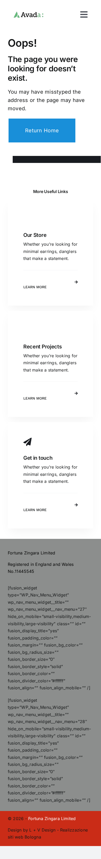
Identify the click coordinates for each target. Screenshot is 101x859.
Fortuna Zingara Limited (52, 818)
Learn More (35, 287)
